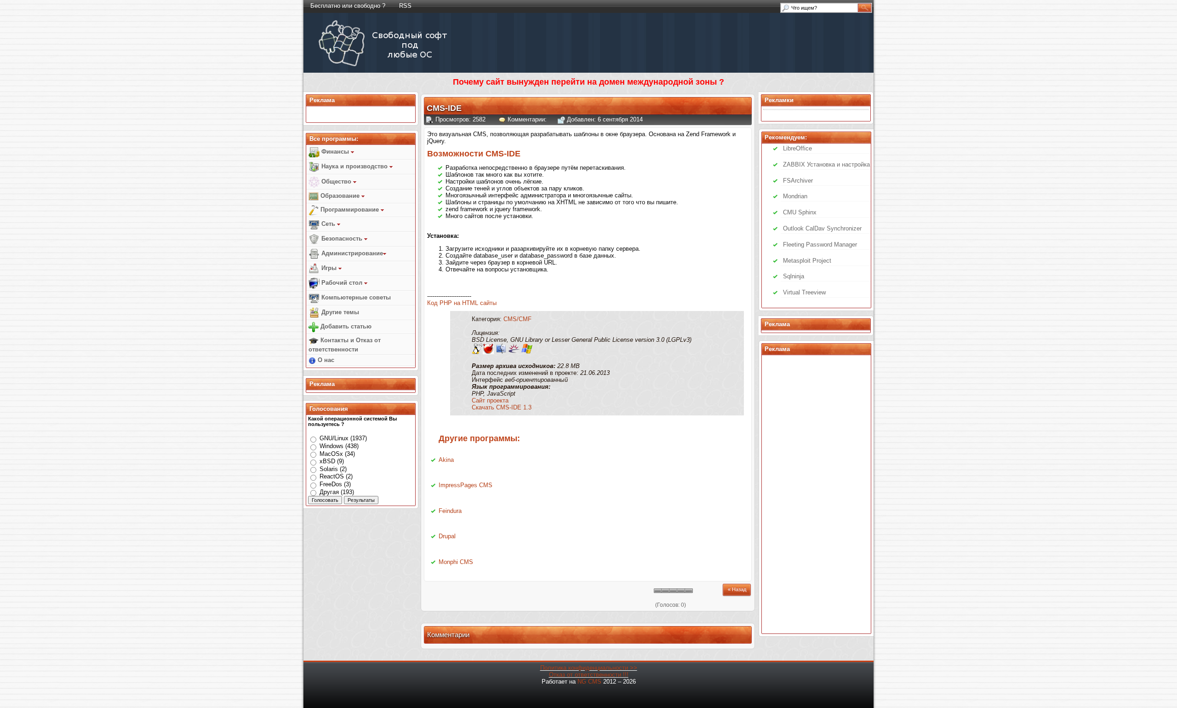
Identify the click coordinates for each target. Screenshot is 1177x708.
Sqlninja (793, 276)
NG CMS (589, 681)
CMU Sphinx (800, 212)
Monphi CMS (456, 561)
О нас (325, 360)
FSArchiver (798, 180)
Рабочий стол (342, 282)
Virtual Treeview (804, 292)
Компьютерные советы (355, 297)
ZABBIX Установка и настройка (826, 164)
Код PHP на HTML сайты (462, 302)
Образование (340, 195)
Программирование (350, 209)
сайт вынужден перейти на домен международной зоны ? (605, 81)
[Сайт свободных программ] (384, 66)
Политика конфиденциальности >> (588, 667)
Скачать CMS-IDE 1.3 (501, 407)
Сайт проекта (490, 400)
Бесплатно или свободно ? (347, 5)
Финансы (335, 151)
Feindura (450, 510)
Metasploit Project (807, 260)
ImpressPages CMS (465, 485)
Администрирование (351, 253)
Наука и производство (354, 166)
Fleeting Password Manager (820, 244)
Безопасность (342, 238)
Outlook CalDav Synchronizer (822, 228)
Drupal (447, 536)
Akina (446, 459)
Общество (336, 181)
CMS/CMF (517, 319)
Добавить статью (345, 326)
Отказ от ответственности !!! (588, 674)
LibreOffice (797, 148)
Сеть (328, 223)
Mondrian (795, 196)
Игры (329, 268)
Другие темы (339, 312)
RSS (405, 5)
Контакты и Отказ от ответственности (345, 345)
